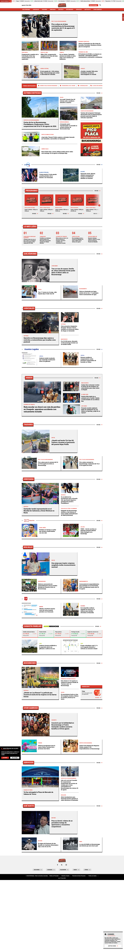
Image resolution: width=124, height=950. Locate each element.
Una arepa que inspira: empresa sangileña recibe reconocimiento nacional (63, 565)
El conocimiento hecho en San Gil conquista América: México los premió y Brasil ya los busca (69, 697)
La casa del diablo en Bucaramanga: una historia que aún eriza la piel (89, 845)
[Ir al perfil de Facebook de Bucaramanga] (57, 864)
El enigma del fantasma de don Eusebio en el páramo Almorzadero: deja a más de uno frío (48, 845)
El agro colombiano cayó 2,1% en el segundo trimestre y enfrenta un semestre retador (89, 647)
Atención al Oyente (65, 875)
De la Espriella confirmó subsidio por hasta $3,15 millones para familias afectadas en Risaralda (88, 610)
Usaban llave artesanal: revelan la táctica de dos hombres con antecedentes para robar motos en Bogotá (90, 387)
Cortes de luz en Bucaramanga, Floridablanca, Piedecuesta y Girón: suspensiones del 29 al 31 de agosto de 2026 (40, 124)
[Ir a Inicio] (62, 5)
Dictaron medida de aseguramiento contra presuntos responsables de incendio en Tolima (88, 360)
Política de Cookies (112, 942)
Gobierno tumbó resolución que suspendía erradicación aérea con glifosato (47, 359)
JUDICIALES (36, 9)
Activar (5, 757)
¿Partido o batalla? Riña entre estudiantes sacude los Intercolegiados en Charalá (89, 73)
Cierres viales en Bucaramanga (48, 85)
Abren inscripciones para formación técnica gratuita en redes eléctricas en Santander (69, 798)
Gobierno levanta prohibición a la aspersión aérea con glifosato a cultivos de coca (48, 647)
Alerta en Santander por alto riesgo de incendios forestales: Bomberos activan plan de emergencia (90, 45)
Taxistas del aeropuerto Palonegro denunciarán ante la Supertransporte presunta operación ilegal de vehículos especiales (91, 115)
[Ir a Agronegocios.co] (51, 626)
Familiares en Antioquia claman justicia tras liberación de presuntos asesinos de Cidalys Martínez (45, 241)
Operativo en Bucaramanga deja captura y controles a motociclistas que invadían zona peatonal (40, 340)
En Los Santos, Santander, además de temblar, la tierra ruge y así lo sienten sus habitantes (68, 57)
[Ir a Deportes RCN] (29, 520)
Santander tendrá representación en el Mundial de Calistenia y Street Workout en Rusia (39, 511)
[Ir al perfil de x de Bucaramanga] (61, 864)
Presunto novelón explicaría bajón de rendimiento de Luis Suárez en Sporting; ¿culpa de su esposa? (90, 410)
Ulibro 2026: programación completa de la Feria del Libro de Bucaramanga (49, 56)
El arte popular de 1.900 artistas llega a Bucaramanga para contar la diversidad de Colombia (49, 73)
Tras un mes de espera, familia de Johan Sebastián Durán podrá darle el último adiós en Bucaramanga (63, 271)
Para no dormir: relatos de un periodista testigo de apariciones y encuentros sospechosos (62, 824)
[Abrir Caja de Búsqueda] (100, 5)
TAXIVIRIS (44, 9)
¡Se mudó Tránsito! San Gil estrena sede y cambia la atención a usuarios (67, 101)
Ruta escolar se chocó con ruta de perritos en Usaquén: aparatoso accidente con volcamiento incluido (62, 241)
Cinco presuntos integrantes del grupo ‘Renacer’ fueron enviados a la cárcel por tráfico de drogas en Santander (70, 328)
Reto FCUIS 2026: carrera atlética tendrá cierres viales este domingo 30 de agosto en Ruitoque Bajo (57, 152)
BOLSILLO (60, 9)
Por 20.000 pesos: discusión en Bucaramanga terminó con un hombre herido (69, 342)
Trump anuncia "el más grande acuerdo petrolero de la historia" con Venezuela (48, 176)
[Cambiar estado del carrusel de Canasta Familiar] (10, 1)
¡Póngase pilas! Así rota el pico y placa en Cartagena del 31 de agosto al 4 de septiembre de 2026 (30, 241)
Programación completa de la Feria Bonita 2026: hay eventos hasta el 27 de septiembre (30, 57)
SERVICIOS (79, 9)
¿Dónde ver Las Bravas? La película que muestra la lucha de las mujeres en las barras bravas (40, 695)
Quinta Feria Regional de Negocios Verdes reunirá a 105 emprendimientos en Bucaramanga (89, 747)
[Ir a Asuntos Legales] (31, 349)
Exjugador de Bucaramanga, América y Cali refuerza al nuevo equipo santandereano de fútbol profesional (69, 513)
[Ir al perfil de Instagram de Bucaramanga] (66, 864)
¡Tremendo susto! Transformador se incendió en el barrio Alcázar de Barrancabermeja (68, 126)
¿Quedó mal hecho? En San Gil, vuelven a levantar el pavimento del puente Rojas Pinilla (63, 442)
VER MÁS (34, 213)
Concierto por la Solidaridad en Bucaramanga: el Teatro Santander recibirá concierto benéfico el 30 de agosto (62, 726)
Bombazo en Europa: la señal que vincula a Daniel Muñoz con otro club (47, 531)
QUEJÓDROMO (26, 9)
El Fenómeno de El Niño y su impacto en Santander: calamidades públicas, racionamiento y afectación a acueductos (90, 55)
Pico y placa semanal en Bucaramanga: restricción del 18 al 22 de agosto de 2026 (89, 463)
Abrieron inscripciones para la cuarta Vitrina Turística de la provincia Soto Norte (46, 747)
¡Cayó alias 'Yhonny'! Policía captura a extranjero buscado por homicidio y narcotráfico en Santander (57, 138)
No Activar (14, 757)
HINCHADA (53, 9)
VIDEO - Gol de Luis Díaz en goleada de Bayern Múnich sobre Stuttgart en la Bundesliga (88, 531)
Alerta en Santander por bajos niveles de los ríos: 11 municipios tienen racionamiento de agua (88, 293)
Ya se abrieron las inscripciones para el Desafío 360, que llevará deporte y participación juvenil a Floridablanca (69, 500)
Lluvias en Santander (98, 85)
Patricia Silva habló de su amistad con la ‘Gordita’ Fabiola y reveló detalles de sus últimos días (90, 399)
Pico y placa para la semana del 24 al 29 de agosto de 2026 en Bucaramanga (48, 463)
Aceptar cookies (112, 946)
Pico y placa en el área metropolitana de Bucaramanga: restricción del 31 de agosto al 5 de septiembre (63, 27)
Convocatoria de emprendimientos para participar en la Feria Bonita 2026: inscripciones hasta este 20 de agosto (89, 586)
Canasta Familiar (5, 1)
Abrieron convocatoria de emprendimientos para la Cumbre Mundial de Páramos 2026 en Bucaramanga (47, 586)
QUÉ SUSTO (87, 9)
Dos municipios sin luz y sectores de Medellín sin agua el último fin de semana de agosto (77, 240)
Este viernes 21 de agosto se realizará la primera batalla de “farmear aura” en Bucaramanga (69, 683)
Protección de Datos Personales (79, 875)
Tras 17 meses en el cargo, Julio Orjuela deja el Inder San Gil (47, 293)
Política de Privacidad (54, 875)
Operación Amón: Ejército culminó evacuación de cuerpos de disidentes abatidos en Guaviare (88, 176)
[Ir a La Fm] (27, 165)
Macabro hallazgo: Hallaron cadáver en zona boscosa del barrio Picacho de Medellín (94, 240)
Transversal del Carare (68, 85)
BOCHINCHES (69, 9)
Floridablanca (84, 85)
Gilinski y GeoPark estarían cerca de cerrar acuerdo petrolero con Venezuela (47, 610)
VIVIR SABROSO (97, 9)
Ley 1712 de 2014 (62, 878)
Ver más (98, 93)
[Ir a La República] (26, 599)
